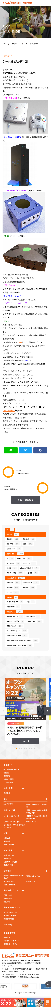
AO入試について (10, 855)
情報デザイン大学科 (15, 621)
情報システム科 (14, 626)
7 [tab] (32, 748)
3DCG (11, 568)
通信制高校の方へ (33, 876)
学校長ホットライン (10, 944)
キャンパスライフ (15, 578)
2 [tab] (19, 748)
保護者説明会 (9, 918)
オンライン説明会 (10, 915)
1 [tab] (16, 748)
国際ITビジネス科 (14, 616)
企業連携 (12, 539)
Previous (3, 711)
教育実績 (12, 534)
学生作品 (12, 587)
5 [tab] (26, 748)
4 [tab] (24, 748)
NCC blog (8, 924)
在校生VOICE (30, 582)
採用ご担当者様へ (10, 884)
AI (9, 558)
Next (47, 711)
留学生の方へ (9, 881)
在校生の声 (8, 898)
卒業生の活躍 (9, 844)
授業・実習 (13, 582)
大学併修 (31, 573)
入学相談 (12, 597)
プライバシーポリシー (11, 940)
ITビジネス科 (32, 616)
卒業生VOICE (13, 549)
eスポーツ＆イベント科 (16, 636)
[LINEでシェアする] (11, 450)
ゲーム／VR (13, 563)
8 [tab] (34, 748)
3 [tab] (21, 748)
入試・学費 (7, 858)
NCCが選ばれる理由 (11, 769)
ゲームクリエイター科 (11, 816)
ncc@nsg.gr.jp (33, 977)
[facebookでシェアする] (40, 450)
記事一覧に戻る (25, 499)
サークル (12, 592)
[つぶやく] (25, 450)
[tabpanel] (25, 711)
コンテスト (13, 544)
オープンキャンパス (14, 602)
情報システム (24, 558)
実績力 (6, 773)
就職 (27, 544)
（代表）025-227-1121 (14, 974)
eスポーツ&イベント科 (12, 821)
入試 (30, 602)
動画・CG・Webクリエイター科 (36, 805)
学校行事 (28, 587)
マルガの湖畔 (9, 410)
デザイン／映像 (14, 573)
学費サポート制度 (10, 861)
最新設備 (7, 793)
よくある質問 (8, 782)
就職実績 (7, 838)
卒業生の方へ (31, 881)
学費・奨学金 (12, 607)
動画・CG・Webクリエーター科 (19, 645)
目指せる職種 (9, 779)
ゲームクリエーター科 (16, 631)
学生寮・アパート (10, 865)
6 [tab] (29, 748)
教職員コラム (14, 612)
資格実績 (7, 776)
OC (9, 530)
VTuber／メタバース (29, 568)
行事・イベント (9, 895)
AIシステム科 (34, 621)
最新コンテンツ (15, 554)
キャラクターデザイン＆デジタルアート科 (22, 640)
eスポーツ (29, 563)
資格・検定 (28, 539)
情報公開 (7, 937)
